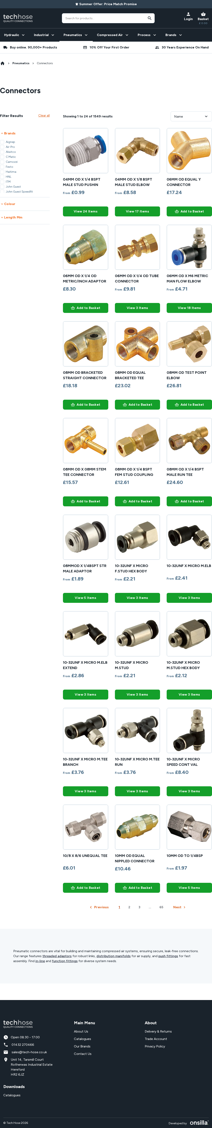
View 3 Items (137, 308)
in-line (40, 961)
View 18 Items (189, 308)
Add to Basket (192, 211)
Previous (101, 907)
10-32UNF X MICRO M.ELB (189, 565)
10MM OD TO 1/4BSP (185, 855)
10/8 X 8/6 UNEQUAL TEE (85, 855)
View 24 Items (86, 211)
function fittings (65, 961)
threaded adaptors (57, 956)
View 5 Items (85, 598)
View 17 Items (137, 211)
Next (177, 907)
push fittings (168, 956)
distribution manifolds (113, 956)
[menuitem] (15, 35)
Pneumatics (20, 63)
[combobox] (108, 18)
